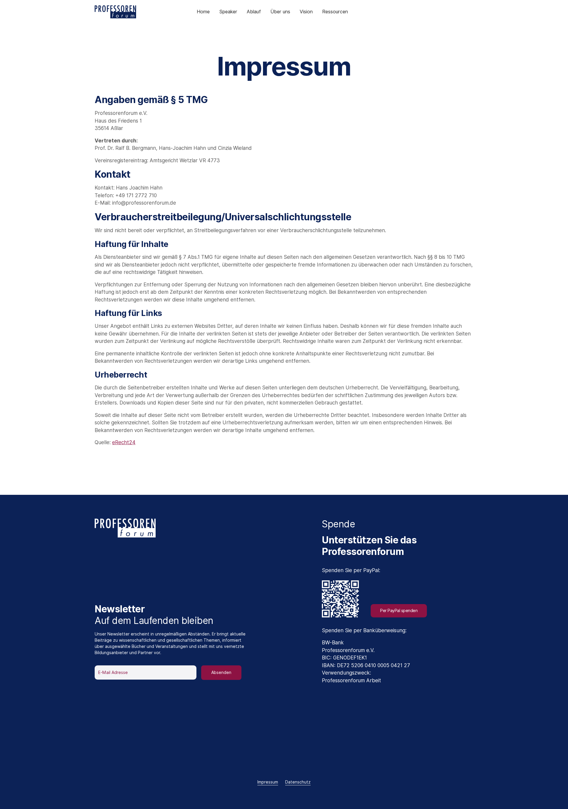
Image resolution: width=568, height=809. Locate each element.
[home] (122, 11)
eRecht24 (123, 442)
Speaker (228, 12)
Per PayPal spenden (398, 610)
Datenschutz (298, 782)
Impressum (267, 782)
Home (203, 12)
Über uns (280, 12)
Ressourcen (335, 12)
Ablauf (254, 12)
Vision (306, 12)
